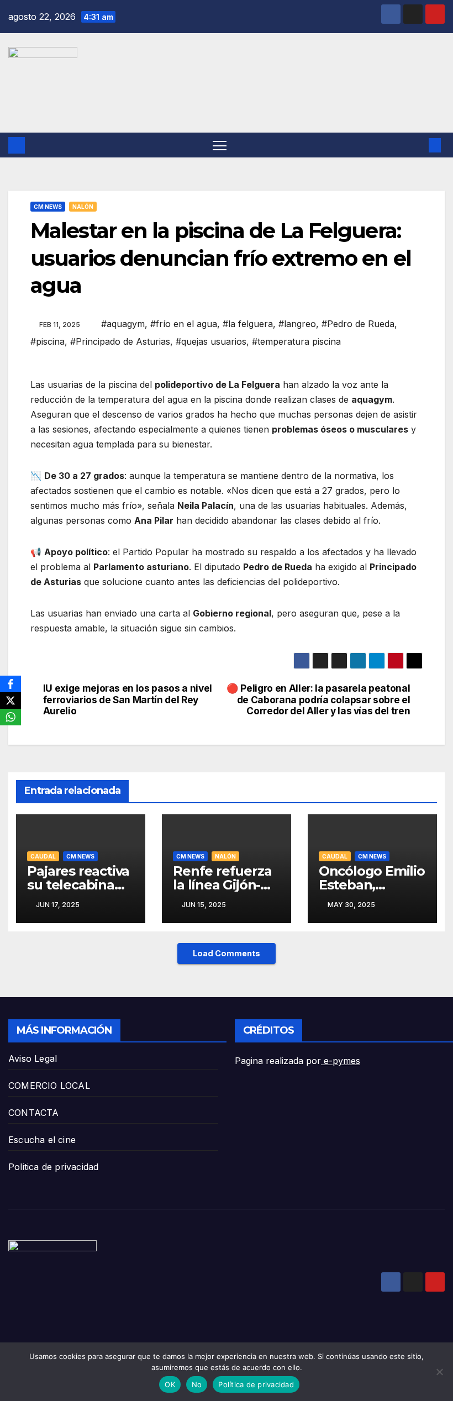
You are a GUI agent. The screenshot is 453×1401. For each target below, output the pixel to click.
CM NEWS (48, 206)
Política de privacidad (256, 1384)
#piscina (47, 341)
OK (170, 1384)
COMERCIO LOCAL (49, 1085)
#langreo (297, 323)
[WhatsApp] (10, 717)
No (197, 1384)
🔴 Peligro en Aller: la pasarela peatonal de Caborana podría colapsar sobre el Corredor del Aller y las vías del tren (318, 700)
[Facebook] (10, 684)
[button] (417, 145)
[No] (439, 1371)
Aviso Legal (32, 1058)
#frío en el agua (183, 323)
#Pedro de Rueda (358, 323)
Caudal (43, 856)
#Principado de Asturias (120, 341)
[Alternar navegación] (219, 145)
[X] (10, 700)
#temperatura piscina (296, 341)
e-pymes (340, 1060)
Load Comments (226, 953)
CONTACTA (33, 1112)
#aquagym (123, 323)
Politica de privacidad (53, 1166)
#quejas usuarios (211, 341)
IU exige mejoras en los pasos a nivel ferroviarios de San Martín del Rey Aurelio (127, 700)
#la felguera (248, 323)
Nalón (82, 206)
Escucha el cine (42, 1139)
